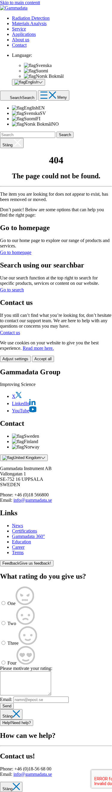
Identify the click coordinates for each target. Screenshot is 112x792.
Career (18, 547)
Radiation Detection (31, 18)
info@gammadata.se (32, 500)
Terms (18, 552)
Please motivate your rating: (26, 668)
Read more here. (38, 348)
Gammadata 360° (28, 536)
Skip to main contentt (20, 2)
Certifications (24, 530)
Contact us (10, 332)
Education (21, 541)
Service (19, 28)
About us (20, 39)
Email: (6, 699)
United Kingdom (27, 457)
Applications (24, 34)
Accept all (43, 359)
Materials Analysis (29, 23)
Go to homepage (15, 252)
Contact (19, 45)
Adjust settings (15, 359)
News (17, 525)
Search (65, 135)
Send (6, 706)
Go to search (12, 289)
